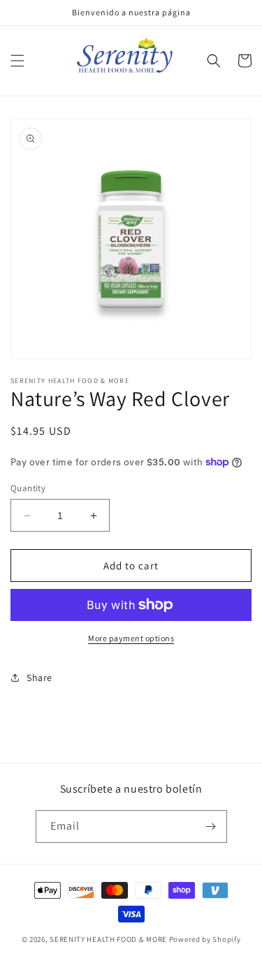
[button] (17, 60)
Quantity (27, 488)
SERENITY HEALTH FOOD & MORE (108, 939)
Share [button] (39, 677)
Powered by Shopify (205, 939)
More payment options (131, 638)
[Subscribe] (211, 826)
